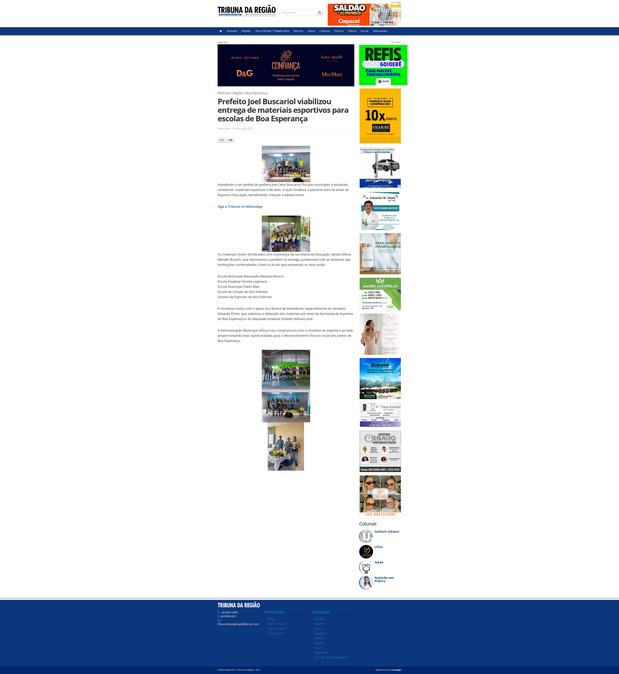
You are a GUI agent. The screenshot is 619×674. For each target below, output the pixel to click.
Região (246, 31)
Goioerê (231, 31)
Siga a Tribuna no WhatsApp (240, 206)
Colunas (324, 31)
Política (339, 31)
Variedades (380, 31)
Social (364, 31)
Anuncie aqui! (276, 629)
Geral (311, 31)
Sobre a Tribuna (277, 624)
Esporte (298, 31)
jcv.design (396, 670)
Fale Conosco (276, 633)
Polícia (352, 31)
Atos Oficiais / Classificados (272, 31)
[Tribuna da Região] (247, 10)
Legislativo (321, 633)
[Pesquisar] (320, 12)
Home (271, 619)
